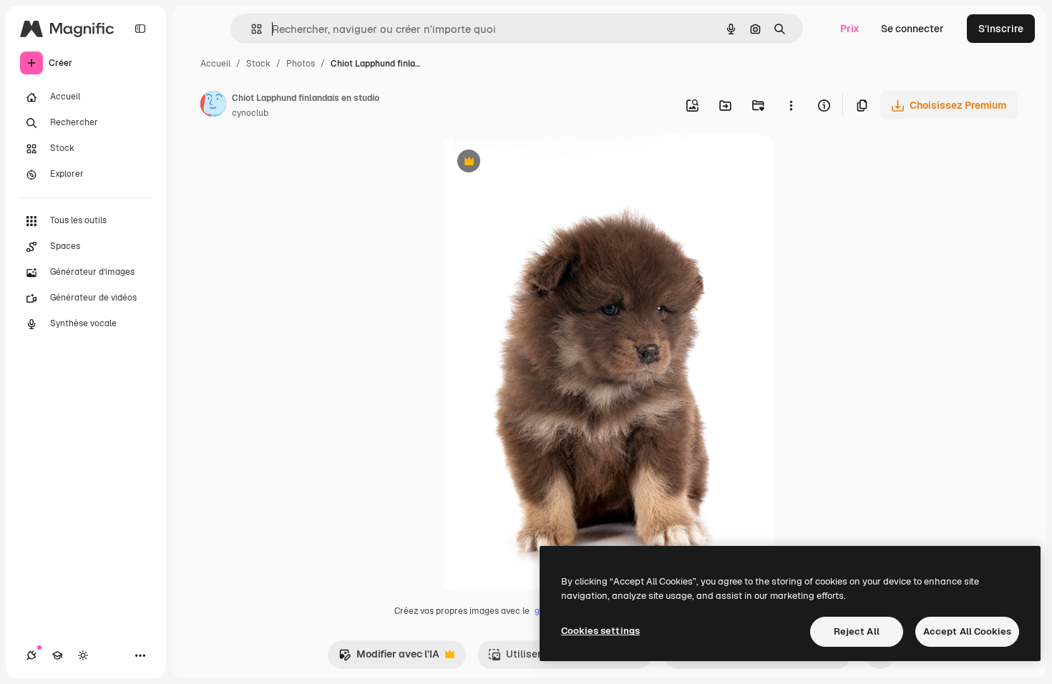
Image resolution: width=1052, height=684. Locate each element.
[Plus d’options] (790, 105)
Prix (849, 28)
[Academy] (57, 655)
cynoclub (250, 113)
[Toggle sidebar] (140, 28)
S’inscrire (1000, 28)
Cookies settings (600, 631)
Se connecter (912, 28)
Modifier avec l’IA (389, 658)
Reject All (857, 631)
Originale (537, 163)
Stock (258, 63)
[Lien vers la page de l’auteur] (213, 106)
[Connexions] (31, 655)
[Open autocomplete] (251, 29)
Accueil (215, 63)
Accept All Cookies (967, 631)
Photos (300, 63)
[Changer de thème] (83, 655)
